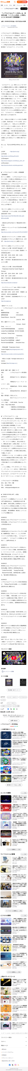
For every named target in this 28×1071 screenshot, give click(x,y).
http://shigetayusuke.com (16, 349)
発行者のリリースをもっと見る (14, 785)
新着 (2, 5)
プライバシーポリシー (7, 1058)
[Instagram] (15, 1065)
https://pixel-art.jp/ (14, 151)
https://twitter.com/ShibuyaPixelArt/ (10, 156)
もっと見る (23, 793)
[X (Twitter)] (11, 709)
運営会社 (3, 1049)
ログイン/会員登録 (22, 1)
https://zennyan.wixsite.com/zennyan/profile (12, 354)
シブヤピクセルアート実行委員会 (8, 25)
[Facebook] (8, 709)
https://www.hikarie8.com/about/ (9, 282)
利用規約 (3, 1055)
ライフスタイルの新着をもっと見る (14, 910)
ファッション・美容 (21, 5)
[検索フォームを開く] (15, 2)
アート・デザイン (12, 703)
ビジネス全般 (16, 706)
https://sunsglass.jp (6, 301)
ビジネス (3, 700)
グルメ (10, 5)
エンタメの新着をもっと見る (14, 849)
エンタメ (6, 5)
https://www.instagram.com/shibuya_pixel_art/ (12, 160)
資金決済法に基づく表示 (8, 1060)
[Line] (14, 709)
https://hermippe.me (12, 363)
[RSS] (18, 1065)
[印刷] (17, 709)
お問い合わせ (14, 720)
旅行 (14, 5)
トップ (2, 1033)
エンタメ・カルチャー (13, 697)
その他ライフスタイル (6, 706)
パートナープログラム (7, 1052)
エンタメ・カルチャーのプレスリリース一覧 (16, 1033)
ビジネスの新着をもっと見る (14, 972)
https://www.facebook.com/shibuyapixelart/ (12, 165)
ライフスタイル (22, 697)
